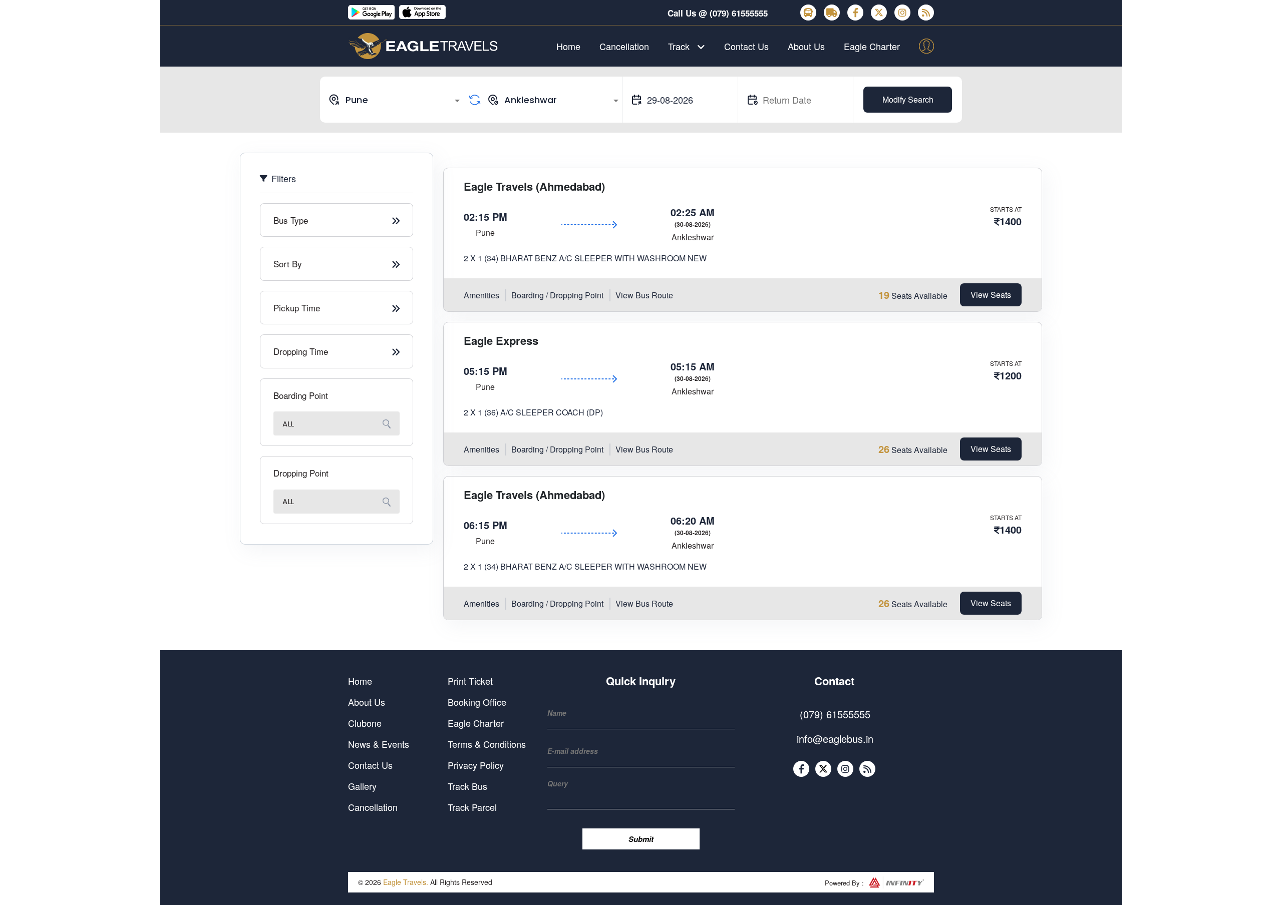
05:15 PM (485, 370)
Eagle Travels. (405, 882)
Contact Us (746, 46)
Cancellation (624, 46)
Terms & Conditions (487, 743)
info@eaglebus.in (835, 738)
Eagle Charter (872, 46)
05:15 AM (693, 366)
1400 (1011, 221)
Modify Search (907, 99)
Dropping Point (301, 473)
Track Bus (467, 785)
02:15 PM (485, 216)
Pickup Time (296, 307)
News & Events (378, 743)
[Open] (457, 101)
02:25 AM (693, 212)
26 (883, 448)
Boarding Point (300, 395)
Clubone (365, 722)
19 (883, 294)
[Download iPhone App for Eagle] (423, 12)
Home (568, 46)
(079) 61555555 (739, 13)
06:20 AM (693, 520)
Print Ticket (470, 680)
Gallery (362, 785)
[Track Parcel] (832, 13)
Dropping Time (300, 351)
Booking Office (477, 701)
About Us (806, 46)
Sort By (287, 263)
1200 (1011, 375)
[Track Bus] (808, 13)
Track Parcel (472, 806)
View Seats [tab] (991, 294)
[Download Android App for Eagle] (372, 12)
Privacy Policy (476, 764)
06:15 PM (485, 525)
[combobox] (395, 100)
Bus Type (290, 220)
